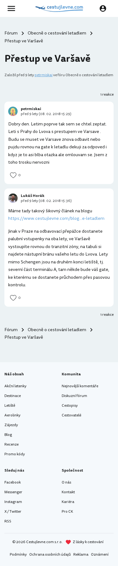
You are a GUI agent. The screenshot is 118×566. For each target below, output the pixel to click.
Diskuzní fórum (74, 396)
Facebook (12, 482)
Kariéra (68, 502)
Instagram (13, 502)
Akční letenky (15, 386)
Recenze (11, 444)
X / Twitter (12, 511)
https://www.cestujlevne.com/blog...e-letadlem (56, 218)
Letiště (9, 405)
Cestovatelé (71, 415)
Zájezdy (11, 425)
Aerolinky (12, 415)
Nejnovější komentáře (80, 386)
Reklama (80, 554)
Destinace (12, 396)
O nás (66, 482)
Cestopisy (70, 405)
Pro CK (67, 511)
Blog (8, 434)
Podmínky (18, 554)
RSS (7, 521)
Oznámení (100, 554)
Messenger (13, 492)
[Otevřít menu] (13, 8)
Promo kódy (14, 454)
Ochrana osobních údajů (50, 554)
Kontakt (68, 492)
